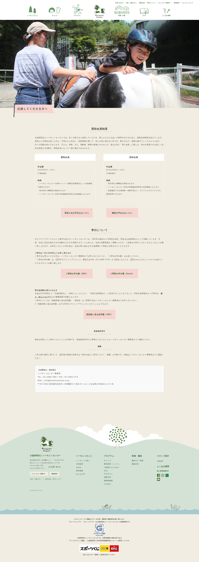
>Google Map (59, 460)
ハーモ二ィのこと (32, 15)
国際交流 (107, 477)
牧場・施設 (137, 456)
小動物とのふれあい (112, 467)
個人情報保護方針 (163, 471)
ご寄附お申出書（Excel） (122, 273)
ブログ (144, 15)
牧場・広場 (121, 15)
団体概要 (79, 471)
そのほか (107, 484)
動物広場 (135, 464)
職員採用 (177, 3)
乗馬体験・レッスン (112, 464)
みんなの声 (80, 474)
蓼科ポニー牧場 (137, 460)
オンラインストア (187, 3)
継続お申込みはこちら (122, 213)
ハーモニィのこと (84, 456)
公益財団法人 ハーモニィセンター (45, 455)
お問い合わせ (119, 3)
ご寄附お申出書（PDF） (77, 273)
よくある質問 (166, 15)
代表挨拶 (79, 464)
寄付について (151, 3)
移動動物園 (108, 481)
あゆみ (78, 467)
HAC (106, 471)
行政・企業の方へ (131, 3)
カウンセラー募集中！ (165, 3)
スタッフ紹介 (163, 456)
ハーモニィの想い (83, 460)
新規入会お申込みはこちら (77, 213)
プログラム (77, 15)
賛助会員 (142, 3)
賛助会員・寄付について (53, 479)
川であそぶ (108, 474)
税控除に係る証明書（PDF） (99, 314)
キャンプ (55, 15)
